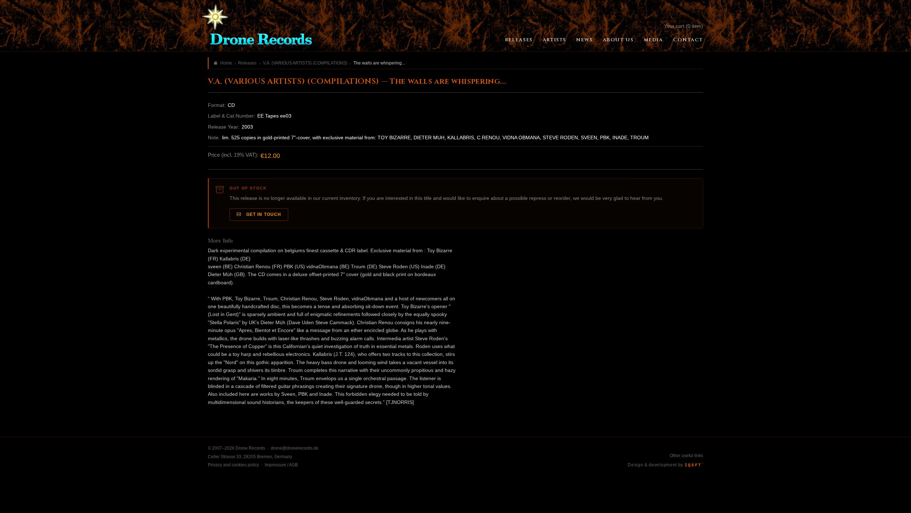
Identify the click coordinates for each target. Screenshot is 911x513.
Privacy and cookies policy (233, 464)
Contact (688, 40)
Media (653, 40)
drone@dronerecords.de (294, 448)
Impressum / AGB (281, 464)
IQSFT (694, 465)
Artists (554, 40)
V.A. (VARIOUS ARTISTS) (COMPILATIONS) (305, 63)
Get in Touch (262, 214)
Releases (519, 40)
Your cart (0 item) (683, 26)
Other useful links (686, 455)
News (584, 40)
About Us (618, 40)
